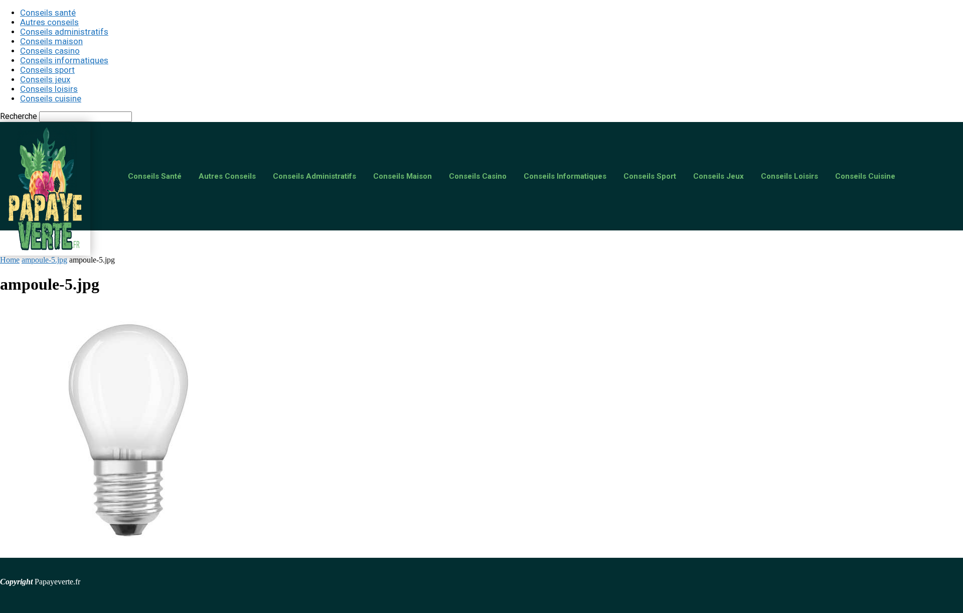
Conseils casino (50, 51)
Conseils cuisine (50, 98)
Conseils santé (48, 13)
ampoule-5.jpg (44, 260)
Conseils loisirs (49, 89)
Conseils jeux (45, 79)
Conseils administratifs (64, 32)
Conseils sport (47, 70)
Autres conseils (49, 22)
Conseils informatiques (64, 60)
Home (10, 260)
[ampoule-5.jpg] (125, 553)
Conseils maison (51, 41)
